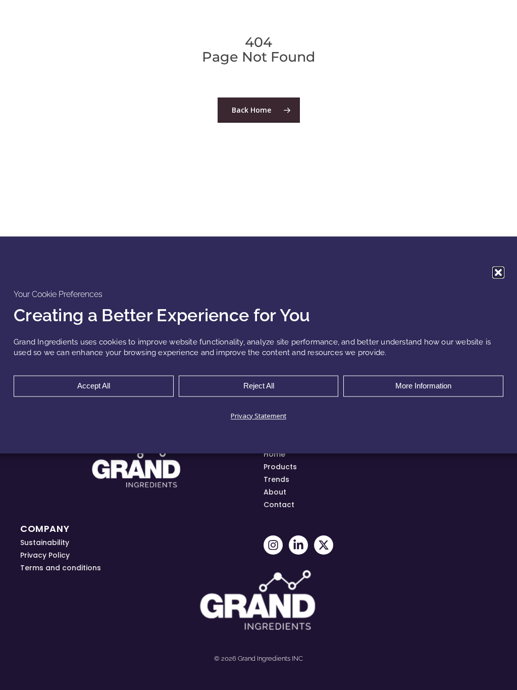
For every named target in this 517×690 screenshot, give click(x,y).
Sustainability (44, 542)
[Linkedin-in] (298, 545)
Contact (279, 505)
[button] (498, 272)
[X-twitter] (323, 545)
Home (274, 454)
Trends (276, 479)
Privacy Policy (45, 555)
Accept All (93, 386)
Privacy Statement (258, 416)
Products (280, 467)
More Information (423, 386)
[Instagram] (273, 545)
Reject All (258, 386)
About (275, 492)
